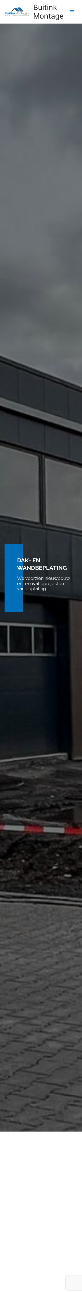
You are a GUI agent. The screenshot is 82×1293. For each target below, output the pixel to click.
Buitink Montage (48, 11)
